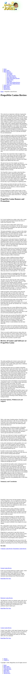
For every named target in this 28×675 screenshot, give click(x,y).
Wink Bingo (9, 73)
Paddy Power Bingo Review (13, 82)
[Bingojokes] (12, 12)
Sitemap (5, 658)
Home (2, 91)
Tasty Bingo (9, 74)
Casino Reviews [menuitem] (7, 669)
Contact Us (6, 660)
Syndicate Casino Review (7, 548)
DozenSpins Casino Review (19, 548)
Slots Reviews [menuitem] (7, 673)
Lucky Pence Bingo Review (13, 83)
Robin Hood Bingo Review (13, 78)
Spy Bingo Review (11, 75)
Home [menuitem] (5, 665)
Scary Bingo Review (11, 77)
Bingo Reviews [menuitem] (7, 667)
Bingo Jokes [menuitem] (6, 666)
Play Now (8, 578)
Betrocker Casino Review (7, 598)
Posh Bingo (9, 81)
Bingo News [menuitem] (7, 671)
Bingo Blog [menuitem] (6, 670)
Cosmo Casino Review (6, 627)
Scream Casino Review (6, 568)
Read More (3, 578)
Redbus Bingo (10, 79)
